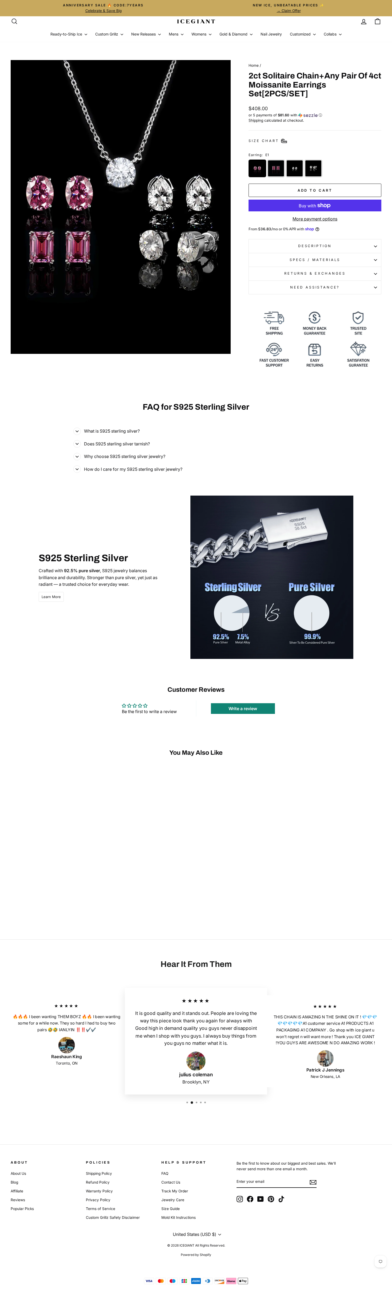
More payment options (315, 219)
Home (254, 65)
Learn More (51, 597)
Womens (199, 34)
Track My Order (174, 1191)
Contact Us (170, 1182)
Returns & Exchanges (315, 273)
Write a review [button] (243, 708)
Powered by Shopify (196, 1255)
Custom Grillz (107, 34)
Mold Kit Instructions (178, 1217)
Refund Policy (98, 1182)
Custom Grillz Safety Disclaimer (113, 1217)
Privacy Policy (98, 1200)
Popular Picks (22, 1209)
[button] (315, 115)
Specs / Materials (315, 260)
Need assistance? (315, 287)
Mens (174, 34)
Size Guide (170, 1209)
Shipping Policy (99, 1173)
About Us (18, 1173)
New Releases (144, 34)
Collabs (331, 34)
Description (315, 246)
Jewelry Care (172, 1200)
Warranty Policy (99, 1191)
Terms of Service (100, 1209)
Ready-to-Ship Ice (66, 34)
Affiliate (17, 1191)
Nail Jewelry (271, 34)
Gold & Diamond (234, 34)
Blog (14, 1182)
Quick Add (54, 881)
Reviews (18, 1200)
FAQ (164, 1173)
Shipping (256, 120)
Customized (301, 34)
